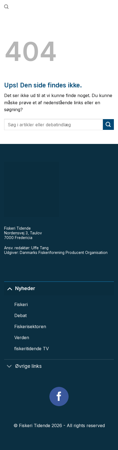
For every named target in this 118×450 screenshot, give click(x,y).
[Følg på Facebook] (59, 396)
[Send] (108, 124)
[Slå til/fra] (9, 288)
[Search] (6, 6)
